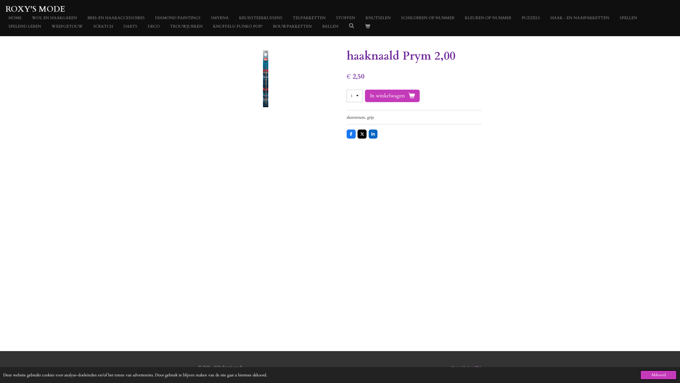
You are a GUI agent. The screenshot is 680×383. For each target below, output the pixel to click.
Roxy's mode (35, 9)
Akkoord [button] (658, 375)
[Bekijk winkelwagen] (367, 26)
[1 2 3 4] (355, 96)
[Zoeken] (352, 26)
